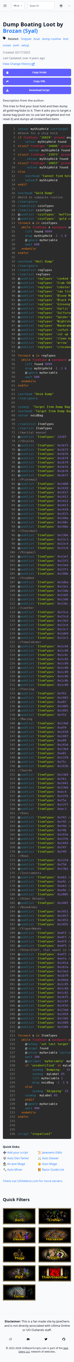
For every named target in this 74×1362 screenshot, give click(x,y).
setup (25, 45)
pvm (16, 45)
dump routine (51, 39)
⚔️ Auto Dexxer (48, 1158)
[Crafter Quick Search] (54, 1216)
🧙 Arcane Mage (14, 1164)
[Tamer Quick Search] (19, 1292)
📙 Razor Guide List (51, 1170)
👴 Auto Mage (47, 1164)
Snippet (26, 39)
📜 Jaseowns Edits (50, 1152)
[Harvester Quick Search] (54, 1235)
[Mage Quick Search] (19, 1254)
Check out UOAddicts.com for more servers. (33, 1181)
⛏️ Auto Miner (12, 1170)
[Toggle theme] (61, 6)
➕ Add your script (15, 1152)
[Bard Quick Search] (19, 1216)
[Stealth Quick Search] (54, 1273)
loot (65, 39)
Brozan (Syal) (20, 30)
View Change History (17, 64)
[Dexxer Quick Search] (19, 1235)
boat (37, 39)
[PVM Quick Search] (54, 1254)
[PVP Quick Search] (19, 1273)
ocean (7, 45)
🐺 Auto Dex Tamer (16, 1158)
